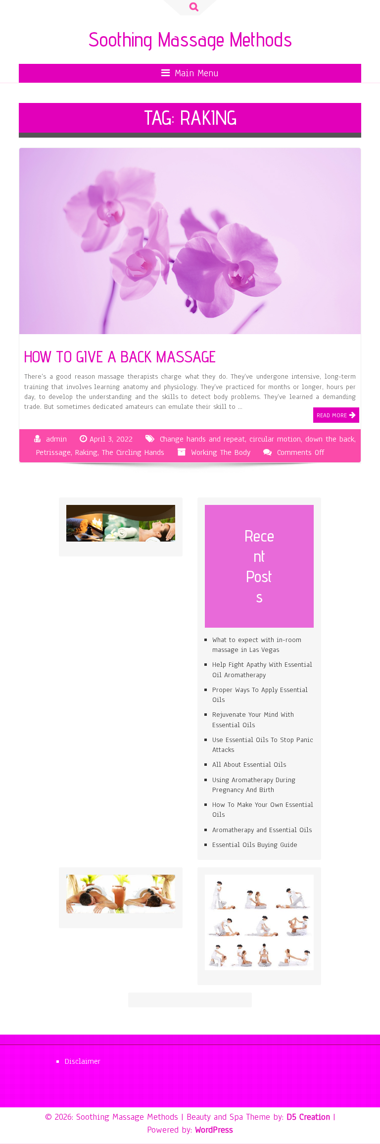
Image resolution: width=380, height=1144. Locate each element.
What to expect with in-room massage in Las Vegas (256, 644)
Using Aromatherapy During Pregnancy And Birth (253, 785)
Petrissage (53, 452)
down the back (329, 439)
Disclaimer (82, 1061)
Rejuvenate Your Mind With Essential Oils (253, 719)
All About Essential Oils (249, 764)
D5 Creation (308, 1117)
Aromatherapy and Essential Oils (262, 830)
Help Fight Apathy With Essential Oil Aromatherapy (262, 669)
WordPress (214, 1130)
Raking (86, 452)
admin (56, 439)
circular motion (275, 439)
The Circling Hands (133, 452)
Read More (332, 415)
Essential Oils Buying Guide (254, 844)
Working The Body (220, 452)
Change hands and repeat (202, 439)
